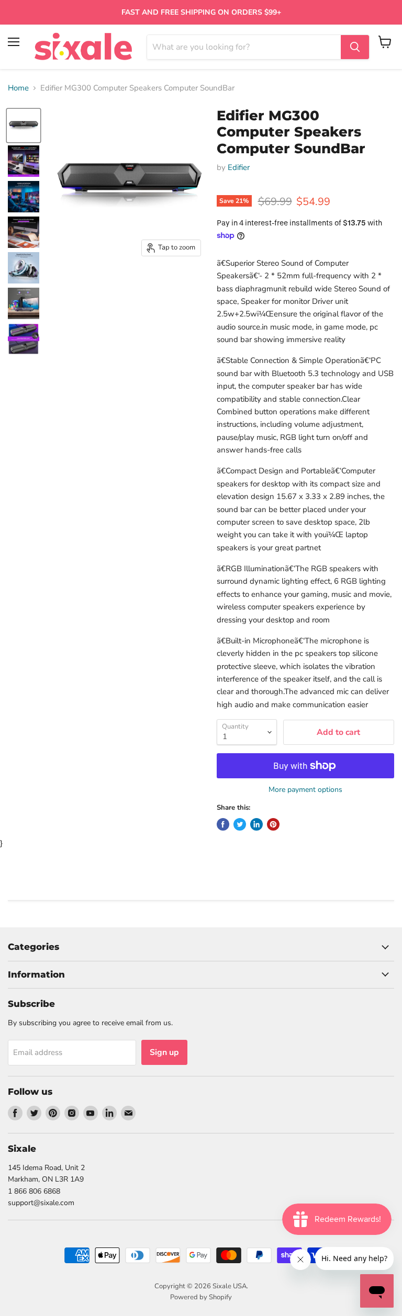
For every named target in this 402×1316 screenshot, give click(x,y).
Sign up (164, 1052)
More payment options (305, 790)
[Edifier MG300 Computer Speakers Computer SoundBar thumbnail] (23, 125)
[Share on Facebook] (223, 824)
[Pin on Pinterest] (273, 824)
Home (18, 88)
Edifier (239, 167)
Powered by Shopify (201, 1297)
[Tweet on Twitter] (239, 824)
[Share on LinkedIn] (256, 824)
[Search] (355, 47)
